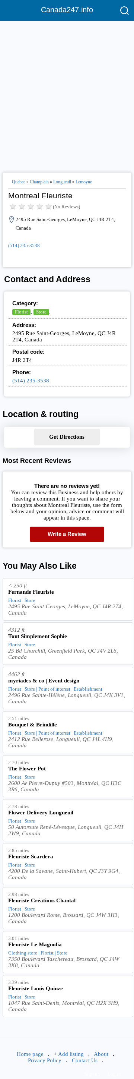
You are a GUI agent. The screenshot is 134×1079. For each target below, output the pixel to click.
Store (41, 312)
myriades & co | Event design (43, 681)
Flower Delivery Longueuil (40, 812)
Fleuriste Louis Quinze (35, 988)
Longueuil (62, 181)
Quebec (18, 181)
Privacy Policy (44, 1060)
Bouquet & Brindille (32, 725)
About (101, 1054)
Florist (21, 312)
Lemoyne (84, 181)
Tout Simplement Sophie (37, 636)
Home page (30, 1054)
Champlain (39, 181)
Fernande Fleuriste (31, 592)
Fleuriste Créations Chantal (42, 900)
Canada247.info (67, 10)
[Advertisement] (67, 93)
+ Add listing (69, 1054)
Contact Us (85, 1060)
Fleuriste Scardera (30, 856)
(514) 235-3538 (24, 245)
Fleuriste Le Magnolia (35, 944)
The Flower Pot (27, 769)
